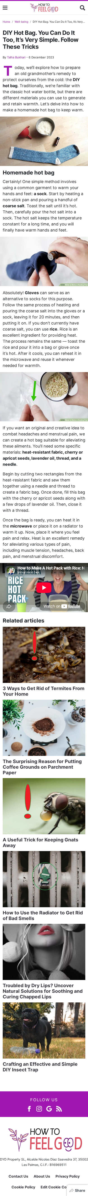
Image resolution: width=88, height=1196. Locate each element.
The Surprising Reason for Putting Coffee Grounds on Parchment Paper (42, 767)
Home (6, 21)
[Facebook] (29, 1108)
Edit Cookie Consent (59, 1187)
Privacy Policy (68, 1176)
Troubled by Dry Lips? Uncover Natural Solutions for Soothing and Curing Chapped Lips (43, 991)
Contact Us (18, 1176)
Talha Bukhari (16, 57)
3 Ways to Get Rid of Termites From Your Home (43, 691)
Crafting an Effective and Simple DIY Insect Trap (40, 1066)
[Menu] (5, 7)
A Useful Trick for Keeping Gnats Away (40, 842)
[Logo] (43, 7)
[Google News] (49, 1108)
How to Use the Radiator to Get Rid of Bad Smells (43, 915)
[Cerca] (82, 8)
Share (80, 1190)
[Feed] (59, 1108)
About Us (42, 1176)
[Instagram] (39, 1108)
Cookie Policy (23, 1187)
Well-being (21, 21)
